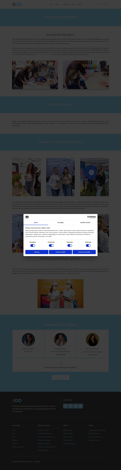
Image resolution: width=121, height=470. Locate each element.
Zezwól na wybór (60, 252)
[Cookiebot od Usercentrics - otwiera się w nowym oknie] (88, 217)
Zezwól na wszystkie (84, 252)
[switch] (51, 245)
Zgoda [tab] (36, 222)
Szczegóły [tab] (61, 222)
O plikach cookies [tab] (85, 222)
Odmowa (36, 252)
